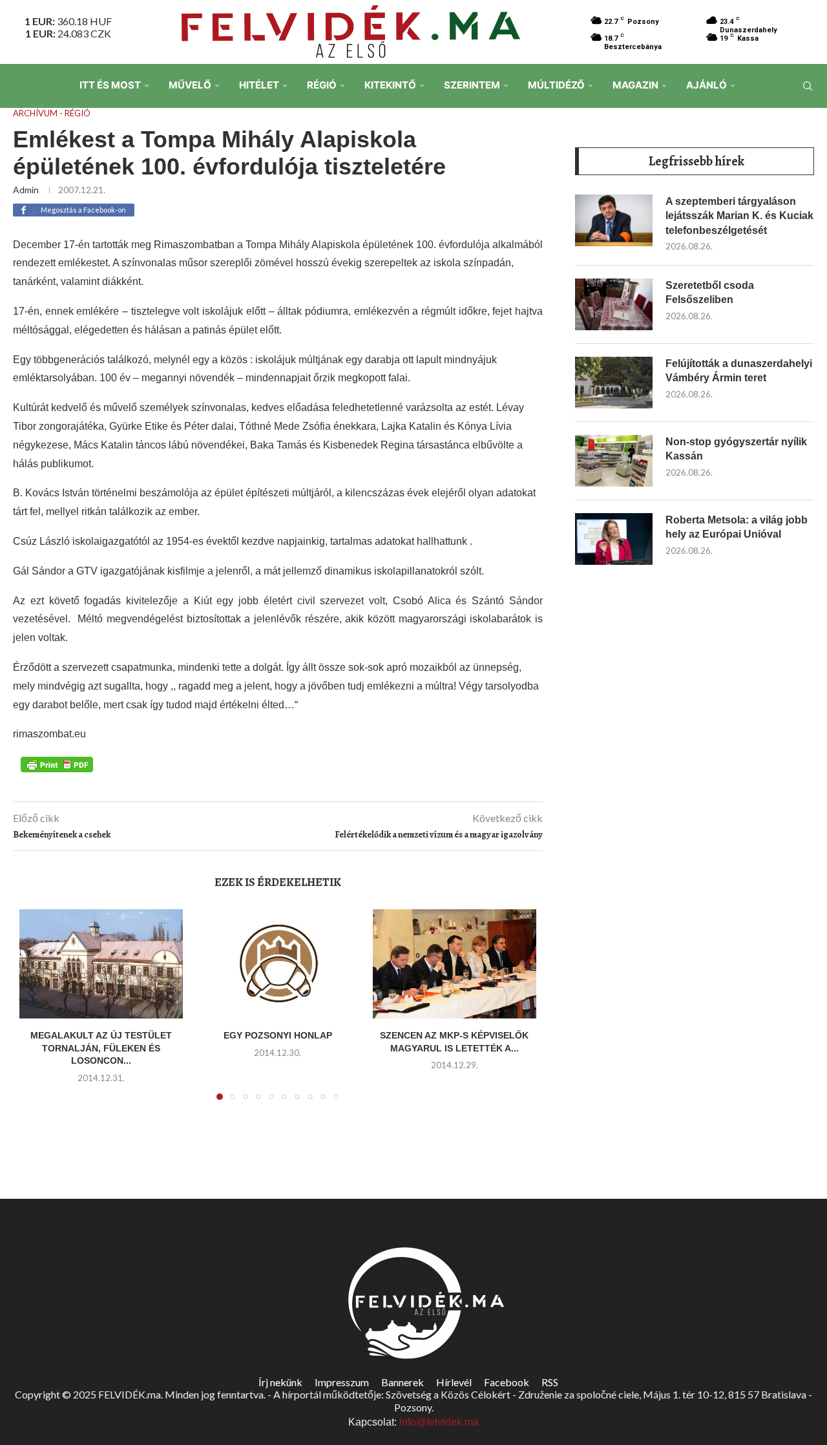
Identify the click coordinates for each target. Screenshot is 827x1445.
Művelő (190, 85)
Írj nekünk (280, 1382)
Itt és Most (110, 85)
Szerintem (472, 85)
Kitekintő (390, 85)
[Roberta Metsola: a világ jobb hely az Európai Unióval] (614, 539)
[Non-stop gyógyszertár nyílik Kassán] (614, 461)
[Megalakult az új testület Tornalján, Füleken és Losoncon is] (101, 963)
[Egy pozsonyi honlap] (277, 963)
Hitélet (259, 85)
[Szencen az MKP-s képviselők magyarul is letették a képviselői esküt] (454, 963)
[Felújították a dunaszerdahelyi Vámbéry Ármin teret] (614, 382)
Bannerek (402, 1382)
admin (26, 189)
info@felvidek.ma (439, 1422)
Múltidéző (556, 85)
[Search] (807, 86)
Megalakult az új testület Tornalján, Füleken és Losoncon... (101, 1048)
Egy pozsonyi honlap (278, 1035)
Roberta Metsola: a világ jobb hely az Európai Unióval (736, 527)
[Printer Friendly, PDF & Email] (57, 763)
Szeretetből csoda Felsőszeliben (709, 292)
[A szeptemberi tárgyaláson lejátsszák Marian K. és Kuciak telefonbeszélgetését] (614, 220)
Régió (322, 85)
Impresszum (342, 1382)
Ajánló (706, 85)
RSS (549, 1382)
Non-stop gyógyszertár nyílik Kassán (736, 448)
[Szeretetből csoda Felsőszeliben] (614, 304)
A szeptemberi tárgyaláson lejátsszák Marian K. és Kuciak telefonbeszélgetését (739, 216)
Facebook (506, 1382)
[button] (37, 1013)
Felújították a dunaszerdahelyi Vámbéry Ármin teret (738, 370)
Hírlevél (454, 1382)
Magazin (635, 85)
